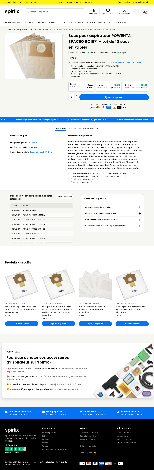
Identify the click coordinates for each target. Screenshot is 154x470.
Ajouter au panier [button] (21, 324)
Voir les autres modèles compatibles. (126, 62)
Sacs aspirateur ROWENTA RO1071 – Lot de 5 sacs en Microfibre (92, 309)
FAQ (81, 442)
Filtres (45, 436)
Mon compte (124, 14)
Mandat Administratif (126, 442)
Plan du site (25, 464)
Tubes (45, 446)
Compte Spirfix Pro (87, 436)
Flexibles (46, 442)
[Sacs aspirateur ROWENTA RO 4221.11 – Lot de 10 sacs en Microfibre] (132, 284)
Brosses (45, 439)
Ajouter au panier (114, 97)
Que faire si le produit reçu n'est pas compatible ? (105, 226)
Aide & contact (108, 14)
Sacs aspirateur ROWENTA (40, 29)
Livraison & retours (87, 439)
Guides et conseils (87, 446)
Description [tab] (60, 128)
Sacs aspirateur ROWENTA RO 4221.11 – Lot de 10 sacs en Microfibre (130, 309)
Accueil (8, 29)
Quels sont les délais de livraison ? (98, 207)
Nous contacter (124, 432)
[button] (141, 11)
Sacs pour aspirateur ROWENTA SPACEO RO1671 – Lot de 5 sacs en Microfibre (20, 309)
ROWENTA (33, 142)
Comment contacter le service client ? (100, 219)
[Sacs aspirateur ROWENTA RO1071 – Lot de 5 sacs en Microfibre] (95, 284)
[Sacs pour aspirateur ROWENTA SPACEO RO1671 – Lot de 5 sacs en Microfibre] (21, 284)
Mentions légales (46, 462)
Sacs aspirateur (20, 29)
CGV (81, 449)
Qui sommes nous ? (88, 432)
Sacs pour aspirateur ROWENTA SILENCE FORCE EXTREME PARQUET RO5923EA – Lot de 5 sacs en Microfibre (58, 311)
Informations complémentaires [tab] (84, 128)
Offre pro (93, 14)
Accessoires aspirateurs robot (56, 449)
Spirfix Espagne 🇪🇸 (87, 452)
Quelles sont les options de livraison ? (100, 213)
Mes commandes (125, 439)
